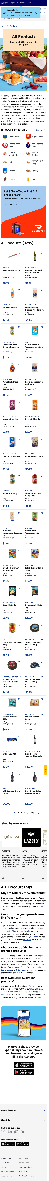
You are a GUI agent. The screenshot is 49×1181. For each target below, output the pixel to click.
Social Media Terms (7, 1171)
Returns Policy (24, 1163)
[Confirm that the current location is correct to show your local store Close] (36, 13)
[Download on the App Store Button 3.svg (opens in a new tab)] (8, 1144)
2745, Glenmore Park (23, 3)
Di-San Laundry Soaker (25, 970)
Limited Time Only (13, 931)
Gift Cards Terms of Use (27, 1176)
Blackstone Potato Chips (21, 967)
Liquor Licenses (6, 1176)
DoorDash (34, 936)
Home (3, 26)
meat (32, 989)
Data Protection (24, 1158)
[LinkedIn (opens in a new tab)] (16, 1132)
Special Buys (29, 931)
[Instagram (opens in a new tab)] (10, 1132)
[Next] (38, 812)
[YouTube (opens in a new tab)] (23, 1132)
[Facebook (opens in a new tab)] (3, 1132)
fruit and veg (16, 991)
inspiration (36, 115)
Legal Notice (5, 1163)
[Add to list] (19, 253)
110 (32, 812)
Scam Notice (23, 1171)
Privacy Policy (6, 1158)
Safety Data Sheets (25, 1167)
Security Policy (6, 1167)
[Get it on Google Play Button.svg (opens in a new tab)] (22, 1144)
